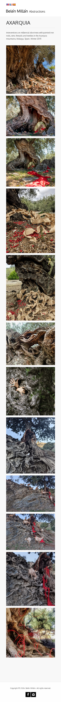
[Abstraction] (25, 10)
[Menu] (53, 11)
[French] (10, 4)
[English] (7, 4)
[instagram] (33, 694)
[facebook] (28, 694)
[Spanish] (14, 4)
